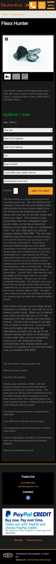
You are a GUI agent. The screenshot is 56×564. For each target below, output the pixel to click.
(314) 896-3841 (28, 483)
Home (5, 14)
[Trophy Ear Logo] (15, 3)
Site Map (18, 540)
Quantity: (7, 190)
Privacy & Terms (34, 540)
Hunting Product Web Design (39, 560)
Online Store (18, 14)
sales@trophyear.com (28, 486)
